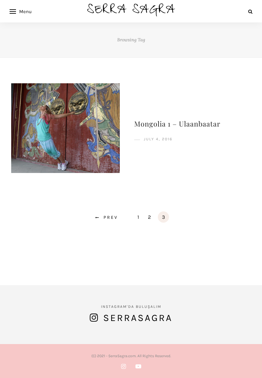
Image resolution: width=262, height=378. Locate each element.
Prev (111, 217)
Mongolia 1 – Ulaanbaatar (177, 123)
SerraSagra (138, 318)
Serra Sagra (131, 11)
